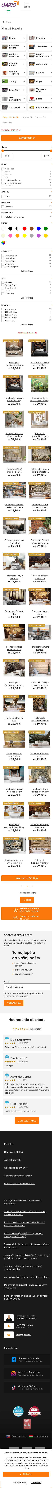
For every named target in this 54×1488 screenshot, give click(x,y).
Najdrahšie (41, 117)
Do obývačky (28, 255)
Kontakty (9, 1144)
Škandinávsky (28, 288)
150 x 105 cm (28, 320)
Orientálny (28, 293)
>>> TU (26, 1468)
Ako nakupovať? (12, 1160)
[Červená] (25, 229)
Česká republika (19, 1436)
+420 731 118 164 (24, 1325)
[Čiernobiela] (18, 229)
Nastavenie (19, 1482)
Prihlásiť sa (14, 1003)
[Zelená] (46, 229)
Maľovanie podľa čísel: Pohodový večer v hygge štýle (25, 1286)
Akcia (28, 171)
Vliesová (28, 206)
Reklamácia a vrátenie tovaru (19, 1183)
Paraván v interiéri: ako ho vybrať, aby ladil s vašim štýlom (26, 1297)
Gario (28, 196)
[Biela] (4, 229)
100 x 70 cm (28, 309)
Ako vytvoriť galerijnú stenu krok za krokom (26, 1277)
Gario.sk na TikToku (30, 1387)
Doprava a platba (13, 1152)
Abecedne (7, 123)
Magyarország (41, 1436)
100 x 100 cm (28, 312)
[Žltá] (25, 236)
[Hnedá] (32, 229)
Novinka (28, 174)
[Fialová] (39, 236)
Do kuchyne (28, 258)
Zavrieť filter (27, 138)
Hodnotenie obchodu (27, 1019)
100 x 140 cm (28, 314)
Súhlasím (27, 1474)
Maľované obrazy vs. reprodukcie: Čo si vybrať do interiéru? (24, 1224)
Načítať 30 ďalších (27, 878)
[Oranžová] (18, 236)
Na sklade (28, 168)
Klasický (28, 282)
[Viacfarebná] (4, 243)
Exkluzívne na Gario (28, 182)
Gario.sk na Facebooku (31, 1359)
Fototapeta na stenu (28, 216)
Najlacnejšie (27, 117)
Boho (28, 290)
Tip (28, 177)
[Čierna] (11, 229)
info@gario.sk (23, 1334)
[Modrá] (39, 229)
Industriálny (28, 285)
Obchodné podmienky (15, 1167)
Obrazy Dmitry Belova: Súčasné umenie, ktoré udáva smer (25, 1213)
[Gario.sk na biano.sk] (27, 1425)
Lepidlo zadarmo (28, 180)
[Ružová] (11, 236)
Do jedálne (28, 261)
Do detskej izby (28, 266)
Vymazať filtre (9, 130)
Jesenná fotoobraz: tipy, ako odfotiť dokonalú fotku (23, 1267)
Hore (28, 900)
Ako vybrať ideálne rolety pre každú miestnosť (22, 1202)
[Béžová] (4, 236)
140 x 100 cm (28, 317)
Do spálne (28, 263)
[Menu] (27, 5)
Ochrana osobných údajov (18, 1175)
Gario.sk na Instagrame (30, 1373)
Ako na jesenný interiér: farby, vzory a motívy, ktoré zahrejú (23, 1235)
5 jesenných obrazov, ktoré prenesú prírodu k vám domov (26, 1246)
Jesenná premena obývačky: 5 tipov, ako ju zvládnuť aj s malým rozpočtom (26, 1257)
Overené (28, 185)
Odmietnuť (36, 1482)
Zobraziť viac (27, 1120)
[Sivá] (32, 236)
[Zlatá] (46, 236)
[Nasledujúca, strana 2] (27, 886)
